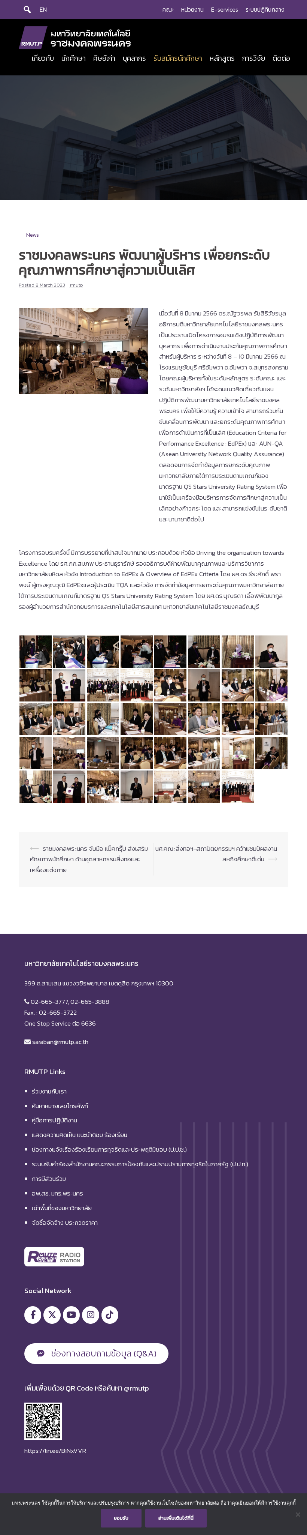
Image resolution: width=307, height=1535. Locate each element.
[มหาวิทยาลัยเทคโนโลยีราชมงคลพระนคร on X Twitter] (51, 1315)
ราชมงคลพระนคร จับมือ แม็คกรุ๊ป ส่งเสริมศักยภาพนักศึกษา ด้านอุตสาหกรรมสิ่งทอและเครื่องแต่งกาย (89, 859)
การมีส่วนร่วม (49, 1179)
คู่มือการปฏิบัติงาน (54, 1120)
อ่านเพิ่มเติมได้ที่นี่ (176, 1517)
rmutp (76, 284)
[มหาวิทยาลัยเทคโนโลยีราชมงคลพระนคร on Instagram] (90, 1315)
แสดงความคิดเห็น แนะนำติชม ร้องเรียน (79, 1135)
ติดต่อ (281, 58)
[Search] (27, 9)
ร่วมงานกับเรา (49, 1091)
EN (43, 9)
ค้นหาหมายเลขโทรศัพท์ (60, 1106)
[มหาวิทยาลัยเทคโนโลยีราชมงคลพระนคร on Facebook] (32, 1315)
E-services (224, 9)
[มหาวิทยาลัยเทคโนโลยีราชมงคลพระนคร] (75, 37)
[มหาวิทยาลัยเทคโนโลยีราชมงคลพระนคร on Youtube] (71, 1315)
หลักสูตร (222, 58)
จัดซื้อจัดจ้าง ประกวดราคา (65, 1222)
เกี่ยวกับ (43, 58)
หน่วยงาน (192, 9)
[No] (297, 1514)
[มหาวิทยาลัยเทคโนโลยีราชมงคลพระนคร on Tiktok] (109, 1315)
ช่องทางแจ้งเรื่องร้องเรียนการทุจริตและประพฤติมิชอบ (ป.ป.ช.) (109, 1149)
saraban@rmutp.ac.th (59, 1042)
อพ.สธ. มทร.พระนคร (57, 1193)
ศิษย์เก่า (104, 58)
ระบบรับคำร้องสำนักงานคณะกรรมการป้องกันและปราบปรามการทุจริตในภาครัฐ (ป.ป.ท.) (140, 1164)
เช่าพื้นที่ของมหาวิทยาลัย (62, 1208)
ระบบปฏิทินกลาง (265, 9)
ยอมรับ (121, 1517)
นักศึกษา (73, 58)
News (32, 234)
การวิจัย (253, 58)
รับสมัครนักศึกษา (178, 58)
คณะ (168, 9)
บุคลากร (134, 58)
